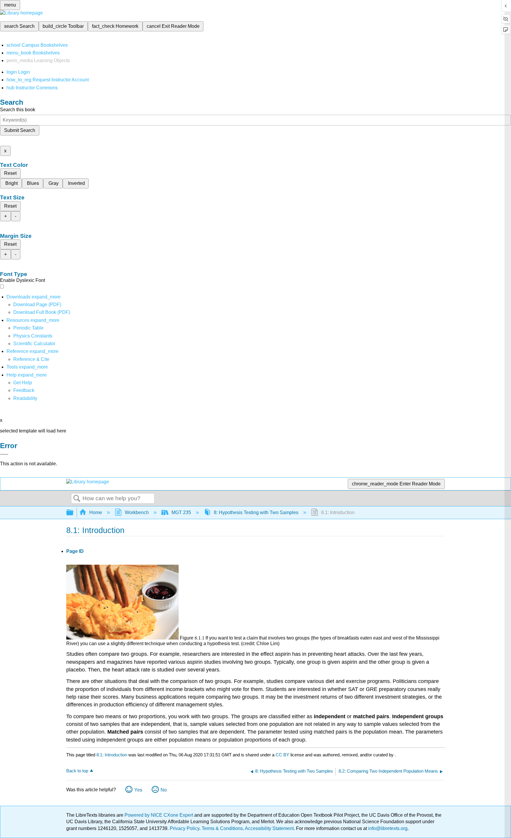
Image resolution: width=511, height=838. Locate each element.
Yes (138, 789)
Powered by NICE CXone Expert (159, 815)
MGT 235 (181, 512)
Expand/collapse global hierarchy (73, 513)
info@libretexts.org (387, 828)
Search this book (17, 109)
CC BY (283, 754)
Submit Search (19, 130)
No (164, 789)
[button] (23, 390)
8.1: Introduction (111, 754)
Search (77, 499)
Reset (10, 173)
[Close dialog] (4, 454)
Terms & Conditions (222, 828)
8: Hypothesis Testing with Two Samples (256, 512)
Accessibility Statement (269, 828)
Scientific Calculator (34, 343)
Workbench (137, 512)
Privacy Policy (184, 828)
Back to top (77, 770)
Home (95, 512)
